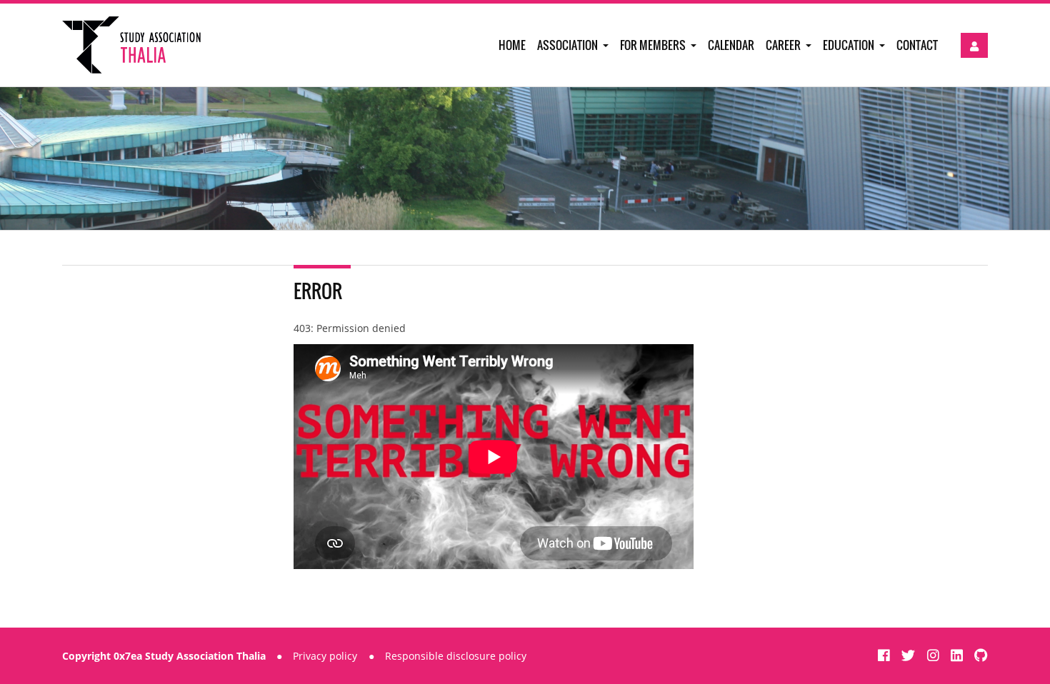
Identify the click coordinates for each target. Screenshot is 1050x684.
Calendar (731, 45)
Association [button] (568, 45)
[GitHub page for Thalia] (981, 655)
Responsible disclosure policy (455, 656)
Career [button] (784, 45)
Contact (917, 45)
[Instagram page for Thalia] (935, 655)
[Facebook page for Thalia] (886, 655)
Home (512, 45)
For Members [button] (654, 45)
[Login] (974, 45)
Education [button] (849, 45)
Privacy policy (325, 656)
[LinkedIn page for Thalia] (958, 655)
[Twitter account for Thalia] (910, 655)
